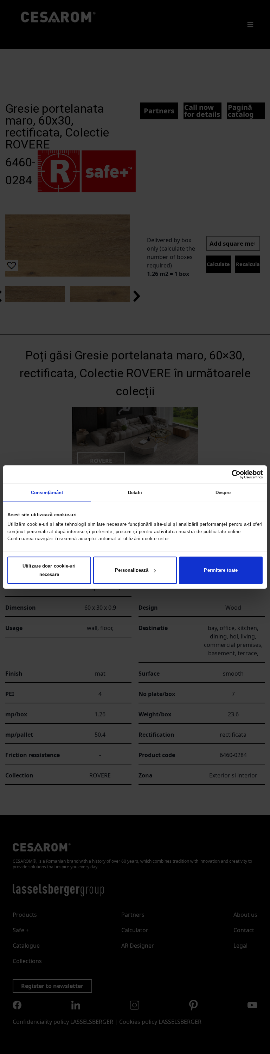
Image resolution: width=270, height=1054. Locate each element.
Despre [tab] (223, 492)
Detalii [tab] (135, 492)
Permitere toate (221, 570)
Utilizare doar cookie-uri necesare (49, 570)
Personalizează (131, 570)
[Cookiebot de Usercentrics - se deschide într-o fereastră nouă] (232, 474)
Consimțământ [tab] (47, 492)
